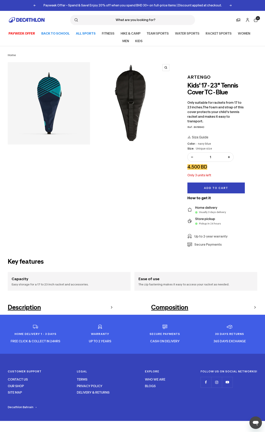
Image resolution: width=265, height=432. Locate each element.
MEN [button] (125, 41)
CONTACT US (18, 379)
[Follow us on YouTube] (227, 382)
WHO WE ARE (155, 379)
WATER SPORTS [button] (187, 33)
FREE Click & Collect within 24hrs (132, 5)
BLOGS (150, 386)
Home (12, 55)
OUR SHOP (16, 386)
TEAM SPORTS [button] (158, 33)
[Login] (247, 19)
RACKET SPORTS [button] (219, 33)
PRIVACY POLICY (89, 386)
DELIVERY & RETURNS (93, 392)
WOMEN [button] (244, 33)
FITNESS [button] (108, 33)
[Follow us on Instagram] (216, 382)
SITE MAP (15, 392)
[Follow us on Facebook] (206, 382)
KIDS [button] (139, 41)
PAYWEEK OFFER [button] (22, 33)
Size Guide (200, 137)
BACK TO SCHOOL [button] (55, 33)
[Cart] (255, 19)
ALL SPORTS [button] (86, 33)
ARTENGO (199, 77)
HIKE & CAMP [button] (130, 33)
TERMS (82, 379)
